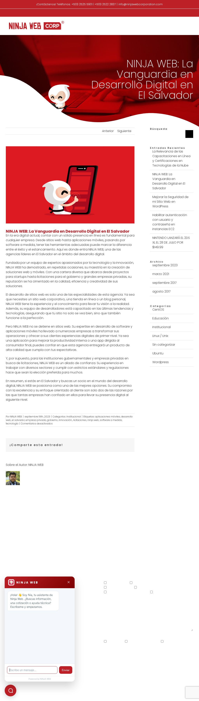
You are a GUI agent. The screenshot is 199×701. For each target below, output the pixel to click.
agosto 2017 (161, 291)
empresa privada (36, 420)
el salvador (18, 420)
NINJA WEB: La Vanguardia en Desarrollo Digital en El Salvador (168, 181)
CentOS (158, 309)
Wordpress (160, 362)
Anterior (108, 131)
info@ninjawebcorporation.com (141, 4)
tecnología (12, 423)
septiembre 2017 (164, 282)
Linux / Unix (160, 336)
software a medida (111, 420)
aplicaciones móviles (107, 416)
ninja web (93, 420)
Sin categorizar (163, 344)
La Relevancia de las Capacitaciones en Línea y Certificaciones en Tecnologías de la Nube (171, 158)
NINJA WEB (16, 416)
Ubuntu (157, 353)
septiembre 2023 (165, 265)
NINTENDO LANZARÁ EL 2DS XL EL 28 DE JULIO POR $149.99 (171, 242)
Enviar (66, 670)
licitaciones (79, 420)
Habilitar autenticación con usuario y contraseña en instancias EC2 (169, 222)
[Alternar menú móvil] (191, 23)
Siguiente (124, 131)
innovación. (65, 420)
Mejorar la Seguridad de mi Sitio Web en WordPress (170, 202)
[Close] (68, 582)
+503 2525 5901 (82, 4)
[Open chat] (10, 690)
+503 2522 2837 (105, 4)
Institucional (73, 416)
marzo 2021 (160, 274)
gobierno (52, 420)
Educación (160, 318)
